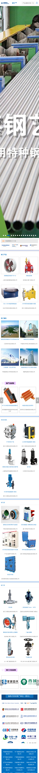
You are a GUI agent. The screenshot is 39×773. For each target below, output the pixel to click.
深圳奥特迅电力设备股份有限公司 (10, 578)
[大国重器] (19, 122)
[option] (19, 122)
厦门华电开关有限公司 (29, 529)
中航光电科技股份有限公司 (10, 529)
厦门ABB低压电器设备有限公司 (28, 554)
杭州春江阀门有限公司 (10, 636)
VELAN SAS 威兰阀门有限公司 (28, 661)
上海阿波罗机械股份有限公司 (10, 471)
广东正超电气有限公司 (10, 554)
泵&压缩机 (4, 420)
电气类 (3, 502)
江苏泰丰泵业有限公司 (29, 471)
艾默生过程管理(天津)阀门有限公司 (29, 611)
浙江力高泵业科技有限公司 (10, 446)
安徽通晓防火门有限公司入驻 (13, 241)
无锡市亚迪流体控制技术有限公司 (29, 636)
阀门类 (3, 585)
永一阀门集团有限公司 (10, 661)
